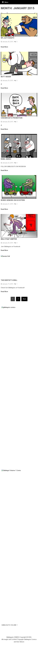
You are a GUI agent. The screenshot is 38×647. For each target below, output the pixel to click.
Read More (4, 47)
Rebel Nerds (6, 159)
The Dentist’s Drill (9, 280)
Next (24, 299)
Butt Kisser (6, 77)
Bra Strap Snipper (9, 239)
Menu (6, 2)
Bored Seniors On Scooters (13, 200)
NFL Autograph (7, 38)
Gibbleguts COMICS (12, 637)
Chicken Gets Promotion (11, 118)
